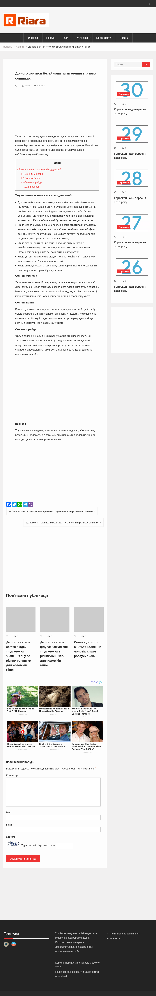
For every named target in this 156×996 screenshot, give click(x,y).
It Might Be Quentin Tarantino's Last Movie (52, 745)
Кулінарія (82, 37)
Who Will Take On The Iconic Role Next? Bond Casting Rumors (85, 711)
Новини (124, 37)
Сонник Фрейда (31, 182)
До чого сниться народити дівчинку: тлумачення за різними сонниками (53, 511)
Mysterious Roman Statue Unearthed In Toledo (54, 710)
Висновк (31, 186)
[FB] (149, 4)
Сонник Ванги (30, 178)
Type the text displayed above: (38, 845)
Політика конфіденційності (125, 933)
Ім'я (9, 812)
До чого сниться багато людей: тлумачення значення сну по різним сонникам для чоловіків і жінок (18, 656)
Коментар (12, 775)
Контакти (115, 938)
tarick (27, 85)
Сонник (40, 85)
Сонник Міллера (32, 173)
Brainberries (22, 714)
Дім (66, 37)
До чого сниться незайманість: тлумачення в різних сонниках (62, 522)
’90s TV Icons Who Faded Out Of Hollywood (20, 710)
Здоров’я (32, 37)
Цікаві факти (103, 37)
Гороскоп (124, 94)
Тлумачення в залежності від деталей (39, 169)
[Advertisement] (57, 111)
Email (10, 824)
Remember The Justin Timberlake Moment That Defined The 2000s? (86, 746)
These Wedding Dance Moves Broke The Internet (22, 745)
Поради (50, 37)
